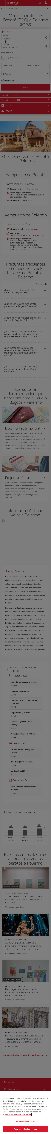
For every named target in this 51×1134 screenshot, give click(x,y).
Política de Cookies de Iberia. (18, 1114)
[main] (25, 1112)
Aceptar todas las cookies (25, 1129)
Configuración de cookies (25, 1121)
